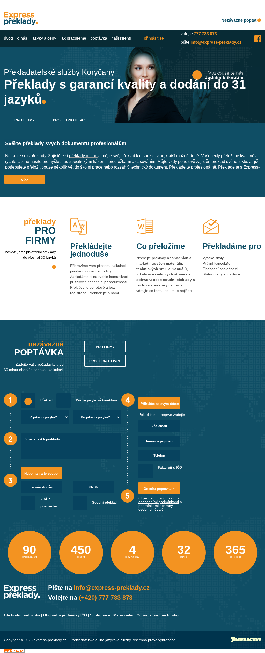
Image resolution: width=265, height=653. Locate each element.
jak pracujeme (73, 38)
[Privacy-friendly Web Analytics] (14, 651)
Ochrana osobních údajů (159, 615)
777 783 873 (205, 34)
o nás (22, 38)
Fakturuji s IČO (170, 467)
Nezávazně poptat (239, 20)
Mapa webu (123, 615)
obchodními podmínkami (158, 502)
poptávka (98, 38)
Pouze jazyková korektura (96, 400)
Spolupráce (100, 615)
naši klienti (121, 38)
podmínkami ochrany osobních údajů (155, 507)
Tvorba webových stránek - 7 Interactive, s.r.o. (246, 639)
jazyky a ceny (43, 38)
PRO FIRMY (24, 120)
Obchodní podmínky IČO (65, 615)
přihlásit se (154, 38)
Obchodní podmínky (22, 615)
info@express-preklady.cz (215, 42)
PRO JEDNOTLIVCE (70, 120)
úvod (8, 38)
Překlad (46, 400)
